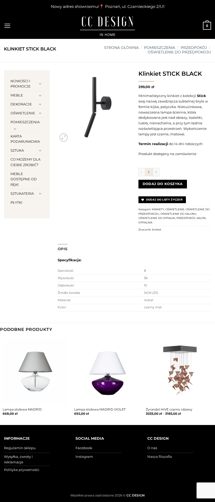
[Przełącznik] (40, 83)
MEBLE (16, 95)
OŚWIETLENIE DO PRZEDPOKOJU (179, 52)
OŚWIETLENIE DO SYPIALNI (156, 218)
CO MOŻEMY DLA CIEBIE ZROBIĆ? (25, 162)
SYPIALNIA (145, 222)
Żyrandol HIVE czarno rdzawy (169, 409)
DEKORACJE (21, 104)
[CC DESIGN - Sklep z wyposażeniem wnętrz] (107, 25)
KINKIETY (158, 209)
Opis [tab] (62, 249)
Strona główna (121, 47)
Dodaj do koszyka (163, 184)
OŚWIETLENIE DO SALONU (178, 214)
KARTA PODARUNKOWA (25, 139)
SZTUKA (17, 150)
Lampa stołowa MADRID (22, 409)
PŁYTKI (16, 202)
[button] (7, 26)
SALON (201, 218)
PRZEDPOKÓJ (194, 47)
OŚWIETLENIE (22, 113)
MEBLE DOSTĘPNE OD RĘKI (23, 179)
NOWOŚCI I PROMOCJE (20, 84)
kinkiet (156, 229)
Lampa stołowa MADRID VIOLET (100, 409)
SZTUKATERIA (22, 193)
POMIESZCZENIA (159, 47)
